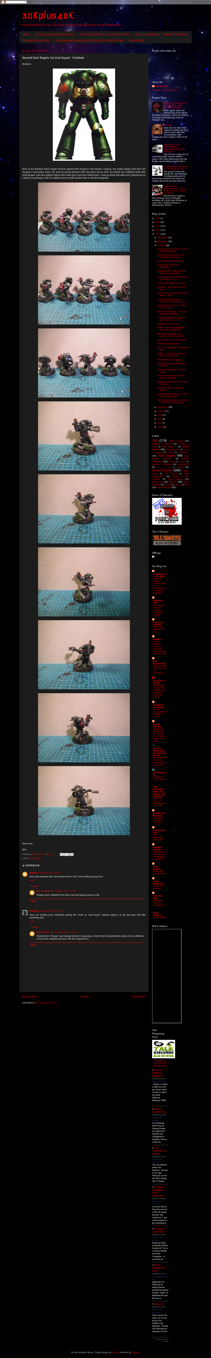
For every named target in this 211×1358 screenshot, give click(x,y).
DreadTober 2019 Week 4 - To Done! (159, 820)
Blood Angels (136, 40)
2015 (157, 234)
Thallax (168, 485)
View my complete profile (164, 90)
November (163, 241)
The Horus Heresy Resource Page (54, 34)
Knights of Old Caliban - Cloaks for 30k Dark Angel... (172, 395)
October (162, 245)
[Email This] (61, 854)
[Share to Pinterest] (72, 854)
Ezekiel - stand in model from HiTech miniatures (171, 354)
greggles (33, 872)
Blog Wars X (169, 446)
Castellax (170, 452)
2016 (157, 230)
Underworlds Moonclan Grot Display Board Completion (159, 855)
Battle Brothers (157, 914)
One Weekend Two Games (159, 1151)
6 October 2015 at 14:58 (51, 911)
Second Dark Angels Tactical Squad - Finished (171, 376)
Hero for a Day (163, 467)
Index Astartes (157, 868)
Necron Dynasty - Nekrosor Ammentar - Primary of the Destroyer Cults (159, 647)
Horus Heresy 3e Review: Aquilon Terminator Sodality (159, 610)
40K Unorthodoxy (159, 662)
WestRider (34, 911)
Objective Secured (157, 848)
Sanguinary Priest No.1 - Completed (169, 266)
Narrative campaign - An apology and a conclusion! (171, 335)
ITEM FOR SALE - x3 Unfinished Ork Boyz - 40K (159, 802)
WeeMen (157, 639)
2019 (157, 218)
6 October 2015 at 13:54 (49, 872)
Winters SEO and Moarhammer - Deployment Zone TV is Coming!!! (175, 148)
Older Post (139, 996)
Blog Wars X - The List (167, 324)
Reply (32, 880)
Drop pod (182, 462)
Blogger (135, 1352)
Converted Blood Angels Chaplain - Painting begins (171, 300)
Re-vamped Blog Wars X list (170, 261)
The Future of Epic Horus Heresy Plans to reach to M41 (159, 761)
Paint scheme (175, 479)
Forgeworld (183, 464)
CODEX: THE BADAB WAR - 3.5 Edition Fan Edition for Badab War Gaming (159, 691)
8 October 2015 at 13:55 (65, 891)
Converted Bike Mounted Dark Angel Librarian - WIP (171, 318)
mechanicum (163, 487)
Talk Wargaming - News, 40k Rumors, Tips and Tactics (159, 791)
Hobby (180, 467)
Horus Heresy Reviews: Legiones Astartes (105, 34)
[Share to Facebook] (69, 854)
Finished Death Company (169, 359)
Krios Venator (170, 474)
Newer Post (29, 996)
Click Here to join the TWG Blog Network (160, 1063)
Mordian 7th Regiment (159, 814)
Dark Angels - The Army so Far (172, 340)
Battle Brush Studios (159, 1081)
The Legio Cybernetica (35, 40)
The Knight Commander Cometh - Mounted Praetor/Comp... (172, 401)
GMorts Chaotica (157, 725)
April (160, 427)
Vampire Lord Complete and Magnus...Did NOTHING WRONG (175, 105)
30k (154, 440)
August (161, 411)
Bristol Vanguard (172, 450)
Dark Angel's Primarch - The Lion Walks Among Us (171, 256)
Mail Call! (159, 1304)
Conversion (183, 452)
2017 (157, 226)
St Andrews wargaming (158, 706)
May (160, 423)
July (160, 415)
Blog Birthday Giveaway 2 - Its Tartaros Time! (175, 167)
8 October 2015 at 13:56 (65, 932)
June (160, 419)
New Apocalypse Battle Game (158, 837)
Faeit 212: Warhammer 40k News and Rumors (159, 752)
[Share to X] (66, 854)
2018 (157, 222)
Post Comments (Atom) (46, 1003)
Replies (35, 886)
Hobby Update (159, 917)
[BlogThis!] (64, 854)
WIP (187, 484)
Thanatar (178, 485)
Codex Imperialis (158, 882)
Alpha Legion (176, 441)
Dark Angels (35, 858)
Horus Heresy (162, 470)
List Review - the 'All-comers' (159, 778)
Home (26, 34)
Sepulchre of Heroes (159, 682)
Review (173, 481)
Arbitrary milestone (162, 444)
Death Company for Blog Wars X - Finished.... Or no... (172, 278)
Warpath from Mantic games (171, 283)
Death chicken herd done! (158, 1268)
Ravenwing (157, 482)
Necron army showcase (159, 887)
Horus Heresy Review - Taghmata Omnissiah (161, 34)
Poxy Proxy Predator (158, 623)
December (163, 237)
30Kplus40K (48, 15)
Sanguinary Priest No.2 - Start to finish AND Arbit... (173, 250)
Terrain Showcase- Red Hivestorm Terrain (159, 713)
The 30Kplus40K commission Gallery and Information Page (89, 40)
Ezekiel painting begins (168, 343)
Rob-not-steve (43, 891)
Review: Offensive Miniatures (157, 1073)
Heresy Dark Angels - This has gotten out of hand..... (171, 312)
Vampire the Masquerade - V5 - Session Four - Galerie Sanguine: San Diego (159, 735)
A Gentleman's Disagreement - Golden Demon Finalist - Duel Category (175, 189)
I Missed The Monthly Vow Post (158, 629)
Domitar (171, 462)
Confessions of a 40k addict (159, 575)
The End (168, 125)
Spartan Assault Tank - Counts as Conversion (171, 306)
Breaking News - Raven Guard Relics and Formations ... (171, 272)
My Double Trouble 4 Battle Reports (159, 902)
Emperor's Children (162, 464)
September (163, 407)
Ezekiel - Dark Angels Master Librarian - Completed (171, 328)
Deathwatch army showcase (159, 872)
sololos (115, 1352)
